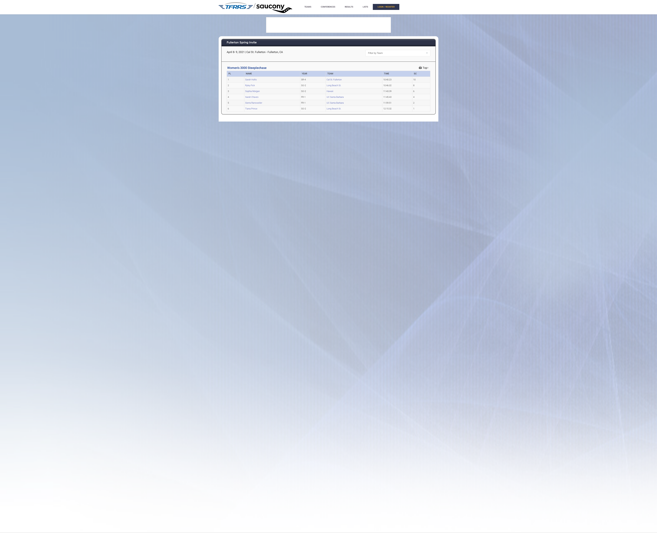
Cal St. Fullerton (334, 79)
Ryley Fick (250, 85)
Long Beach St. (334, 85)
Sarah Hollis (251, 79)
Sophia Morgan (252, 91)
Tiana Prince (251, 108)
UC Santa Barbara (335, 97)
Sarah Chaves (252, 97)
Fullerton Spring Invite (242, 43)
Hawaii (330, 91)
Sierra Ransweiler (253, 103)
